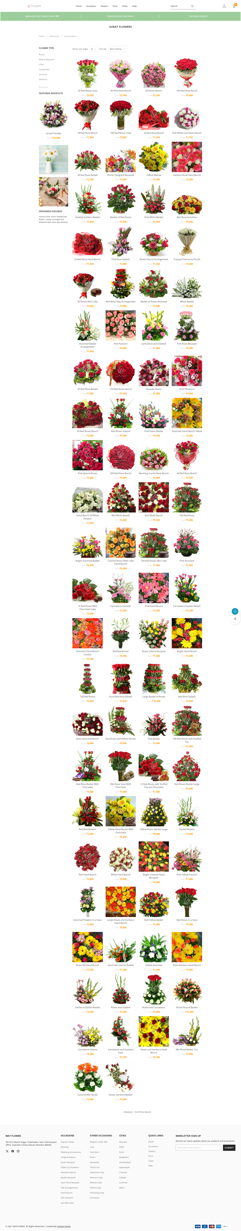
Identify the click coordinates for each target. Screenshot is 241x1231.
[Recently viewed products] (235, 611)
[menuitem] (53, 54)
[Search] (192, 6)
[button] (235, 626)
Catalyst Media (64, 1226)
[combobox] (183, 6)
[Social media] (235, 618)
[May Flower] (34, 6)
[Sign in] (224, 6)
